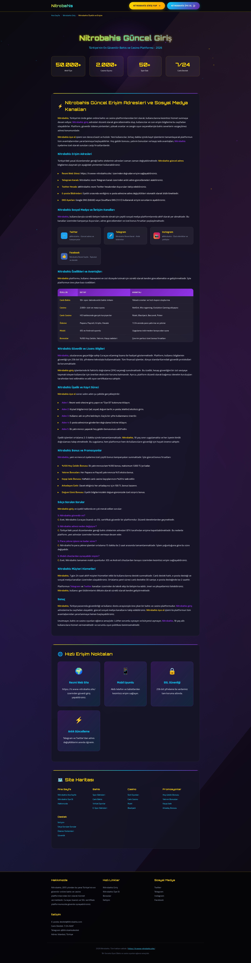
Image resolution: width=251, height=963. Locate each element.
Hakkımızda (63, 803)
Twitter (157, 887)
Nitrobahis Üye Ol (181, 5)
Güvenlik (61, 835)
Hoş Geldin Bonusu (171, 795)
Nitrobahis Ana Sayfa (67, 795)
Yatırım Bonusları (170, 799)
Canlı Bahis (97, 799)
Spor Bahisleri (99, 795)
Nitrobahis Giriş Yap (145, 5)
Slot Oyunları (133, 795)
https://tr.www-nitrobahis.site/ (141, 948)
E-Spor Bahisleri (100, 808)
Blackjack (132, 808)
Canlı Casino (133, 799)
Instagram (159, 895)
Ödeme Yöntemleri (66, 831)
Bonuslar (107, 895)
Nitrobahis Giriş (110, 887)
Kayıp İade (167, 803)
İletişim (61, 822)
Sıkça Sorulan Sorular (67, 826)
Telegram (158, 891)
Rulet (130, 803)
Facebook (159, 900)
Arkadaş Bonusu (170, 808)
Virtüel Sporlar (99, 803)
